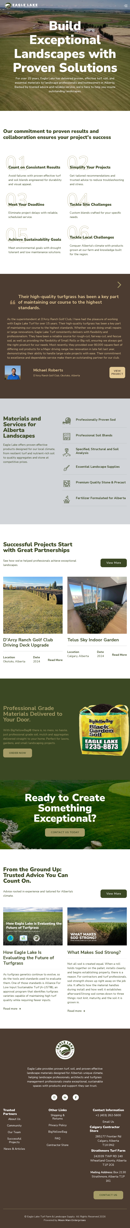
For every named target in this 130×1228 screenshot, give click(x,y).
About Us (14, 1119)
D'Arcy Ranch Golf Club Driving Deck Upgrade (28, 642)
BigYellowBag (57, 1132)
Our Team (14, 1132)
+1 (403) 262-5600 (108, 1115)
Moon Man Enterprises (72, 1220)
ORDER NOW (17, 753)
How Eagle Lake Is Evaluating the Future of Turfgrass (28, 958)
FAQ (57, 1138)
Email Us (108, 1122)
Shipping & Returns (58, 1117)
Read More (55, 660)
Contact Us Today (65, 832)
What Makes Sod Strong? (94, 952)
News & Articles (14, 1149)
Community (14, 1125)
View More (113, 563)
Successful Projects (14, 1140)
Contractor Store (57, 1145)
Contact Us (108, 1195)
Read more (12, 1009)
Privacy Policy (58, 1125)
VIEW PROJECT (117, 372)
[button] (126, 5)
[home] (22, 5)
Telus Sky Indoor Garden (93, 640)
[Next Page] (119, 284)
